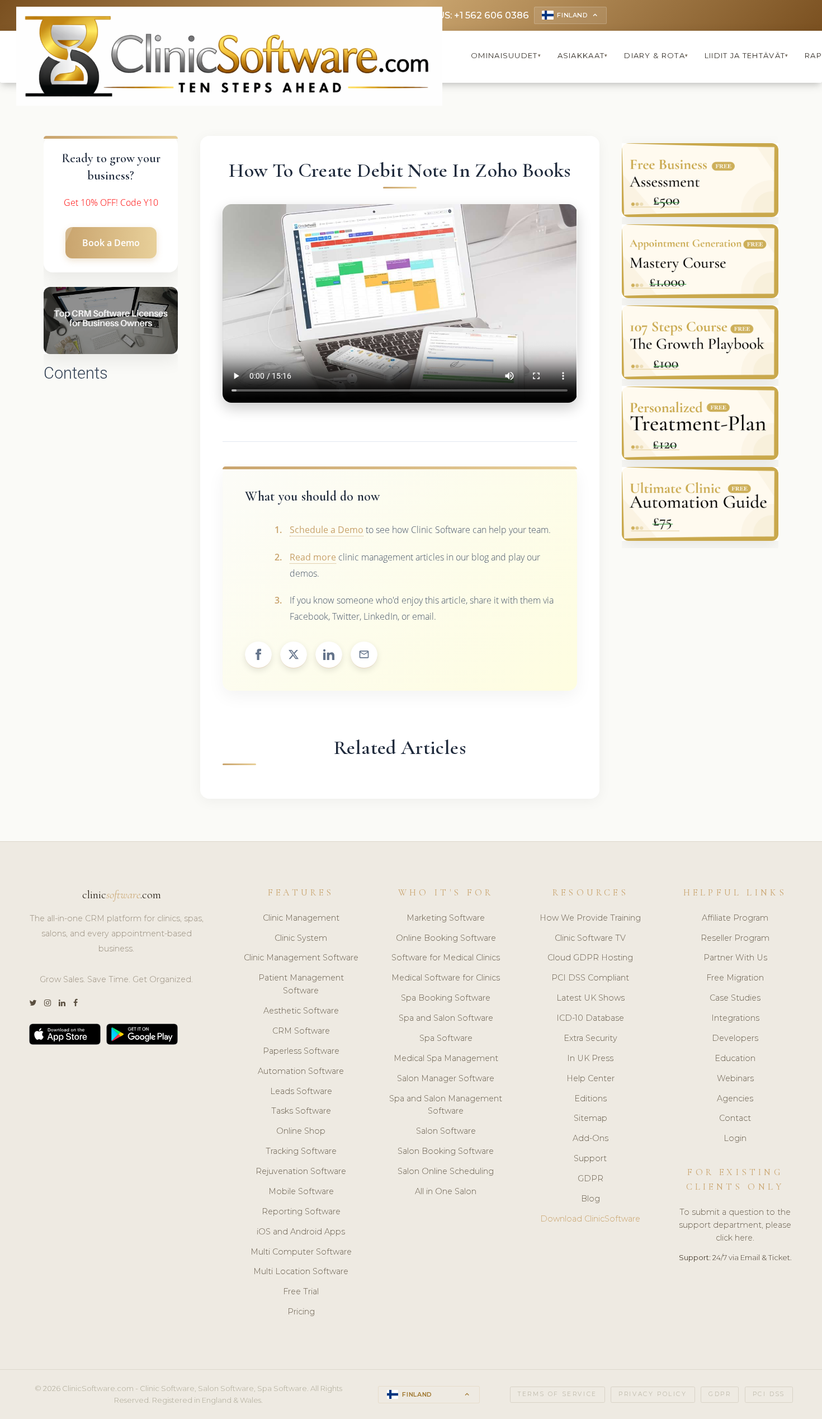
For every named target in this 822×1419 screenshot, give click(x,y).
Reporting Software (301, 1211)
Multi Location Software (300, 1271)
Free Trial (301, 1291)
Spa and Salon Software (446, 1018)
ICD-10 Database (590, 1018)
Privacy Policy (652, 1394)
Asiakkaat (583, 55)
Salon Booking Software (446, 1151)
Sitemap (590, 1118)
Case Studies (735, 998)
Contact (735, 1118)
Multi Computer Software (301, 1252)
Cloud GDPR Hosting (590, 958)
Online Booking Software (446, 938)
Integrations (735, 1018)
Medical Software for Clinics (445, 978)
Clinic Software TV (590, 938)
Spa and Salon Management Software (445, 1104)
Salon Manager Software (445, 1078)
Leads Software (301, 1091)
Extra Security (590, 1038)
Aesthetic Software (301, 1011)
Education (735, 1058)
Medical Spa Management (446, 1058)
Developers (735, 1038)
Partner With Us (735, 958)
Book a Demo (111, 243)
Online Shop (300, 1131)
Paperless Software (301, 1051)
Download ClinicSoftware (590, 1219)
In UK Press (590, 1058)
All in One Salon (445, 1191)
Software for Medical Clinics (445, 958)
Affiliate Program (735, 918)
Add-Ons (590, 1138)
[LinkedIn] (62, 1003)
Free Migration (735, 978)
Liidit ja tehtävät (747, 55)
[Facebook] (75, 1003)
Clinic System (301, 938)
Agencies (735, 1098)
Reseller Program (735, 938)
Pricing (301, 1312)
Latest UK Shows (590, 998)
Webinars (735, 1078)
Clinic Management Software (301, 958)
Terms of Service (557, 1394)
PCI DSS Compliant (590, 978)
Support (590, 1158)
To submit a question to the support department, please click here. (735, 1225)
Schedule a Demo (326, 530)
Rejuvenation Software (301, 1171)
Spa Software (446, 1038)
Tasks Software (301, 1111)
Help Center (590, 1078)
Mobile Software (301, 1191)
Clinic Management (301, 918)
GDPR (590, 1178)
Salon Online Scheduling (446, 1171)
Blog (590, 1199)
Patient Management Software (301, 984)
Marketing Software (446, 918)
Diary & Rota (656, 55)
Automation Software (301, 1071)
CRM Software (301, 1031)
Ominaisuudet (506, 55)
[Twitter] (32, 1003)
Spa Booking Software (445, 998)
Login (735, 1138)
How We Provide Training (590, 918)
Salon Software (446, 1131)
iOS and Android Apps (301, 1232)
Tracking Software (301, 1151)
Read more (313, 557)
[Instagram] (47, 1003)
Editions (590, 1098)
